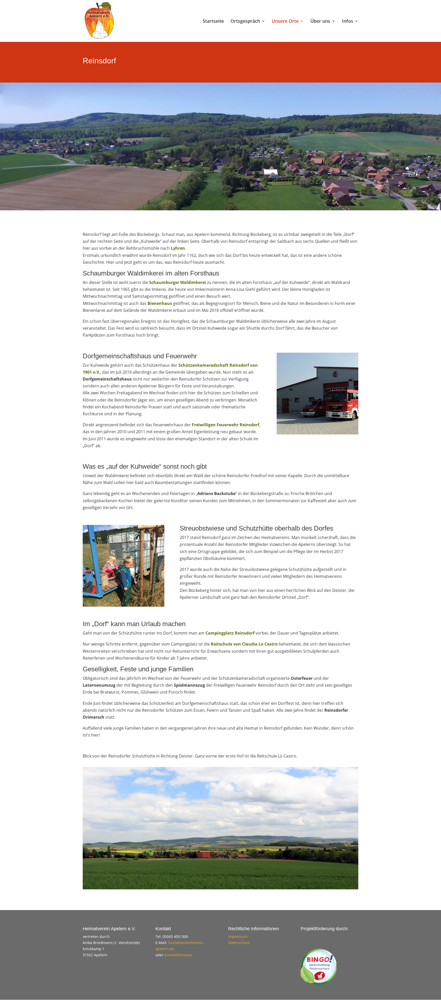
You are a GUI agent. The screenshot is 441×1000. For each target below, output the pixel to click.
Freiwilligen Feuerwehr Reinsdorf (225, 425)
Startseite (213, 21)
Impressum (238, 936)
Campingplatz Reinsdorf (229, 633)
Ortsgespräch (245, 21)
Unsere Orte (285, 21)
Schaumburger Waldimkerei (177, 282)
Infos (347, 21)
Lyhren (178, 248)
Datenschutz (239, 942)
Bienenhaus (160, 303)
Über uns (320, 21)
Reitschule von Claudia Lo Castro (244, 644)
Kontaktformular (178, 954)
